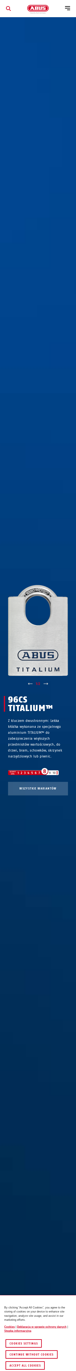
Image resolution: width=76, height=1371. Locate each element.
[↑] (30, 684)
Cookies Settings (24, 1343)
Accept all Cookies (25, 1365)
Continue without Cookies (32, 1354)
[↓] (45, 684)
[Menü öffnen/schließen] (67, 8)
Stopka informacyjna (17, 1330)
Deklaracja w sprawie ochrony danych (41, 1326)
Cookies (9, 1326)
